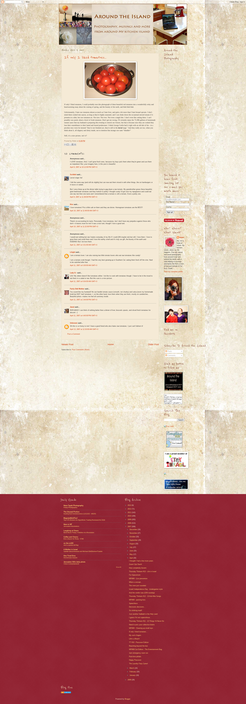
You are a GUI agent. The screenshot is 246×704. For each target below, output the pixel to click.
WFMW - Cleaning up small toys (141, 628)
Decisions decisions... (137, 607)
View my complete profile (173, 272)
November (134, 533)
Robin (181, 237)
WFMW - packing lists (137, 600)
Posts (169, 351)
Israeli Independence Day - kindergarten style (146, 589)
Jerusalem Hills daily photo (74, 562)
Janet (72, 307)
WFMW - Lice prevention (138, 578)
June (132, 551)
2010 (130, 516)
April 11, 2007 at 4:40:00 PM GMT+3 (83, 316)
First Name (170, 202)
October (133, 537)
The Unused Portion (71, 512)
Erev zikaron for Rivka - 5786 (74, 539)
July (131, 547)
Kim (71, 204)
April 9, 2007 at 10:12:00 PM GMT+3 (83, 167)
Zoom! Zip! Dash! (135, 564)
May (131, 554)
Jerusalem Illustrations (71, 526)
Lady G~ (73, 273)
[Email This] (65, 144)
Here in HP (68, 524)
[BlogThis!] (67, 144)
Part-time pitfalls (135, 657)
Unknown (73, 323)
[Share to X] (70, 144)
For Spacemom (134, 575)
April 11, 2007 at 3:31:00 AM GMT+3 (83, 245)
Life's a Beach (134, 639)
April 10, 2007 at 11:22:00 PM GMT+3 (84, 226)
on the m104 (68, 543)
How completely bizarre (137, 568)
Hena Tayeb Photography (73, 505)
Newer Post (67, 344)
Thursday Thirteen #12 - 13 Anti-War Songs (145, 596)
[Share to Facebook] (72, 144)
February (133, 672)
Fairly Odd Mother (77, 289)
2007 (130, 526)
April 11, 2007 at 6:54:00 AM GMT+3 (83, 281)
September (134, 540)
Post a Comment (73, 334)
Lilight (72, 252)
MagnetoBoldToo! (71, 518)
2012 (130, 509)
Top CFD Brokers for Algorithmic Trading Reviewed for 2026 (84, 520)
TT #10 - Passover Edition (138, 642)
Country (169, 207)
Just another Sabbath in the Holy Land (143, 614)
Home (111, 344)
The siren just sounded (137, 586)
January (133, 675)
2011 (130, 512)
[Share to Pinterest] (75, 144)
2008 (130, 523)
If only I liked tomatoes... (85, 57)
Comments (171, 355)
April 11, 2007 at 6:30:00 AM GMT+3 (83, 265)
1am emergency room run (138, 653)
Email (168, 197)
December (134, 529)
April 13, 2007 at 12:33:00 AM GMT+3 (84, 329)
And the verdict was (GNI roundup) (142, 593)
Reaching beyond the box (138, 646)
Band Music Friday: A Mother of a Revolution (79, 533)
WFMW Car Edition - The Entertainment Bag (145, 649)
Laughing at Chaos (71, 531)
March (132, 668)
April (131, 558)
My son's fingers (135, 635)
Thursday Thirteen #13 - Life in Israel (142, 571)
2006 (130, 680)
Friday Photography (70, 507)
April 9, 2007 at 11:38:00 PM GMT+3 (83, 197)
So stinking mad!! (135, 610)
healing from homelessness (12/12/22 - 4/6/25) (80, 514)
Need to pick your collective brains (142, 625)
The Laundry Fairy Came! (138, 664)
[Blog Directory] (66, 693)
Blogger (127, 699)
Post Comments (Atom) (80, 350)
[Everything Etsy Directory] (174, 447)
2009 (130, 519)
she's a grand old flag (71, 545)
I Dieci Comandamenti (71, 564)
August (132, 544)
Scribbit (73, 174)
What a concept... (135, 582)
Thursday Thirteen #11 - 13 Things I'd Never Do (146, 621)
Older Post (153, 344)
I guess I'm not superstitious (139, 617)
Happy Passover (135, 660)
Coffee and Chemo (71, 537)
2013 (130, 505)
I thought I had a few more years (141, 561)
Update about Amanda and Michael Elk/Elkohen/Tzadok (83, 551)
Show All (118, 567)
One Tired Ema (69, 556)
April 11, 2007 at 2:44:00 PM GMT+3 (83, 300)
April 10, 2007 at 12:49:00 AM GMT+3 (84, 211)
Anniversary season (70, 558)
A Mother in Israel (71, 549)
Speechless (133, 603)
